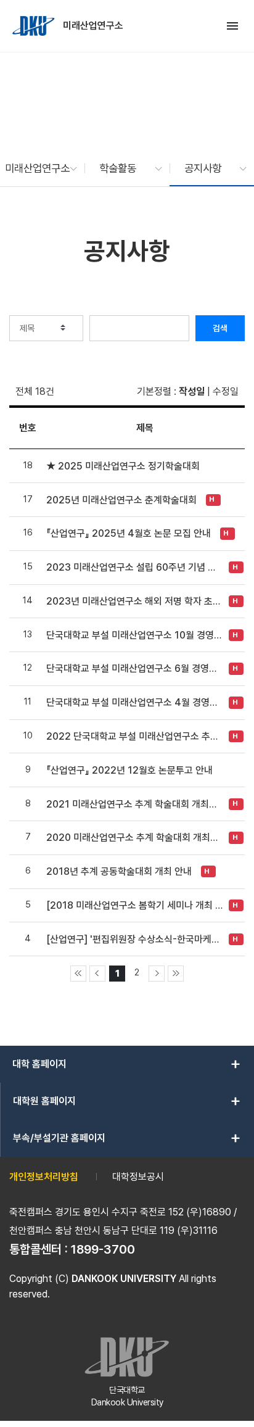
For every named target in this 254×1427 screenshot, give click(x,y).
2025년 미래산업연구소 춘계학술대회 (121, 500)
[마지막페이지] (176, 974)
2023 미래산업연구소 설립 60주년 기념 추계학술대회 (134, 567)
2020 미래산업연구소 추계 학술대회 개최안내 (134, 837)
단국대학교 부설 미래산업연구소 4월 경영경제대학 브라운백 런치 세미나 (134, 702)
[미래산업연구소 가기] (34, 26)
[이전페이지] (97, 974)
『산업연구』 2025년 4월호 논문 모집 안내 (128, 533)
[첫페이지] (78, 974)
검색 (220, 328)
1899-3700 (103, 1249)
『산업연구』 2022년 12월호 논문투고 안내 (129, 770)
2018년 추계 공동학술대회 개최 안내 (119, 871)
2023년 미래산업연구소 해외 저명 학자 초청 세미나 (134, 601)
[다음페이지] (157, 974)
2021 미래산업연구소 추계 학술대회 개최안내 (134, 804)
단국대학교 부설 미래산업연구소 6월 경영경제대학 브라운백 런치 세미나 (134, 668)
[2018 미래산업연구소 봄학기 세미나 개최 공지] (134, 905)
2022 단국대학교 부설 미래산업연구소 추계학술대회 (134, 736)
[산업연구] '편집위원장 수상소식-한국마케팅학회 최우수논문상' (134, 939)
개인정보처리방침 (43, 1177)
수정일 (226, 391)
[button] (35, 168)
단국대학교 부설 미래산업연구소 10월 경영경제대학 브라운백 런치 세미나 (134, 635)
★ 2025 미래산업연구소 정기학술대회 (123, 466)
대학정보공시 (138, 1177)
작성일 (192, 391)
